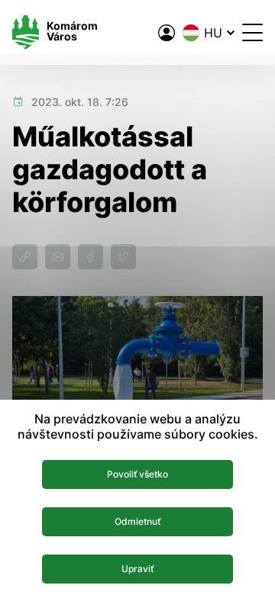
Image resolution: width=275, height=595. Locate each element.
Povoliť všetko (137, 474)
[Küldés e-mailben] (57, 256)
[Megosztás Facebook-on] (90, 256)
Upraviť (137, 568)
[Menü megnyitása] (252, 32)
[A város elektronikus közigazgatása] (166, 32)
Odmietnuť (137, 521)
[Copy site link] (24, 256)
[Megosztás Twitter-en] (123, 256)
